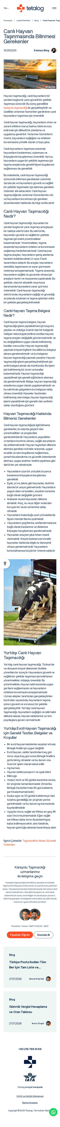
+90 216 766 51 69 (30, 1049)
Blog (36, 20)
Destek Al (43, 935)
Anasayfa (8, 20)
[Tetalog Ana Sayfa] (30, 1062)
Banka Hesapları (30, 1103)
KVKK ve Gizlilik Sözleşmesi (30, 1096)
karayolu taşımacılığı (15, 107)
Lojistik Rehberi (23, 20)
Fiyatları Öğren (20, 935)
